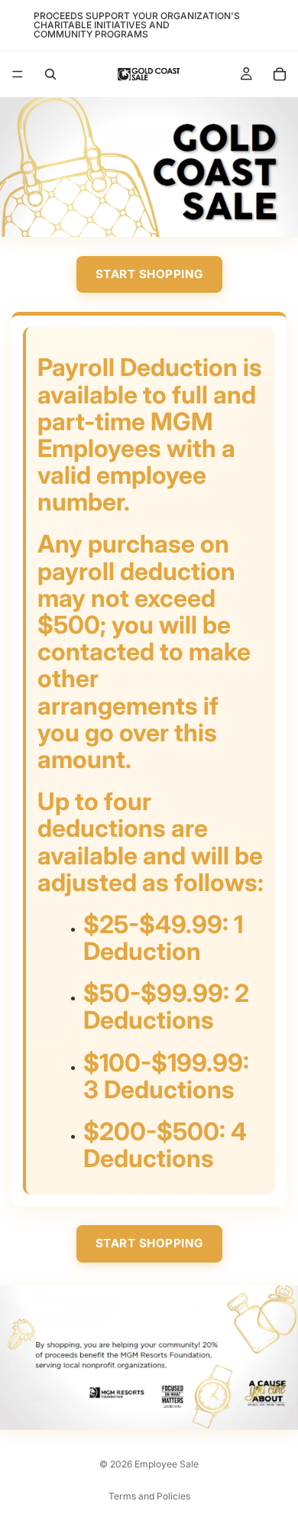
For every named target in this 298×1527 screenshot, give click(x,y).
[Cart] (279, 74)
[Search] (50, 74)
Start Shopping (149, 274)
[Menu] (17, 74)
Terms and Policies (149, 1496)
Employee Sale (166, 1464)
